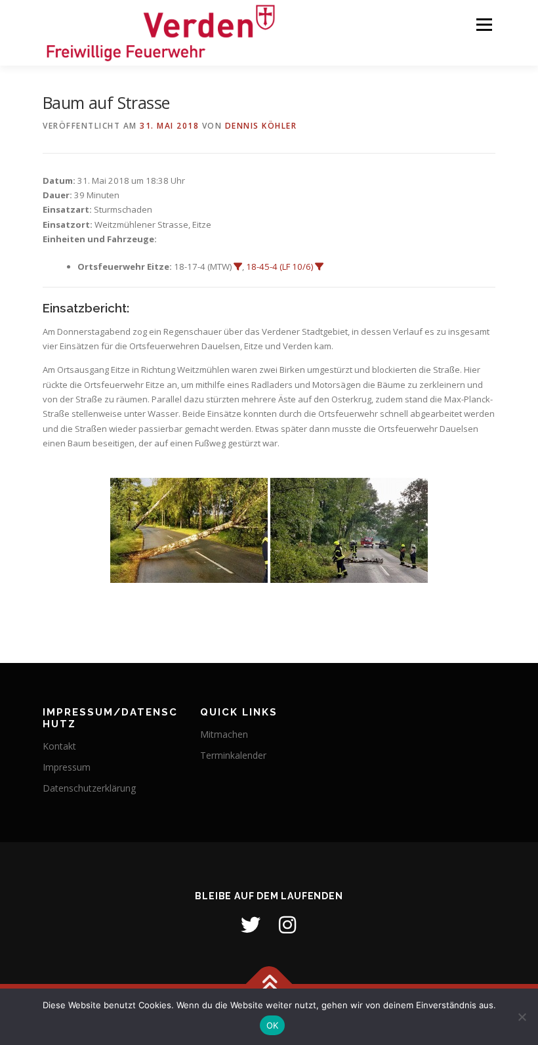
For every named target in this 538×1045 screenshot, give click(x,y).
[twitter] (250, 925)
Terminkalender (233, 755)
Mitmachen (224, 734)
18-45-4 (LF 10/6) (279, 266)
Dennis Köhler (261, 125)
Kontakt (59, 746)
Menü (483, 24)
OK (272, 1025)
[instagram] (287, 925)
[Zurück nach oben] (269, 983)
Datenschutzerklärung (89, 788)
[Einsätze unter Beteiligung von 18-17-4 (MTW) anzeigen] (238, 267)
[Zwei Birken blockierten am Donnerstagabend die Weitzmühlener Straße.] (189, 530)
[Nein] (521, 1016)
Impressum (67, 767)
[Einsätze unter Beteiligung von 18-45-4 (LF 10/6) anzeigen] (319, 267)
